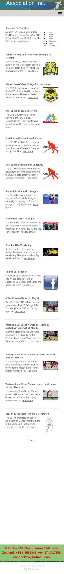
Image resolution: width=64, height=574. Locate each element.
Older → (32, 440)
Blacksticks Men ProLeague (19, 218)
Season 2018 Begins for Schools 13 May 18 (27, 414)
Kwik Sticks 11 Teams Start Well (21, 111)
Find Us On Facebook (16, 272)
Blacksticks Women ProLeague (21, 191)
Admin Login (33, 569)
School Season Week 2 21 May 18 (22, 298)
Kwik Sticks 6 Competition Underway (24, 165)
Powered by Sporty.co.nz (32, 566)
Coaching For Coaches (17, 28)
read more (23, 41)
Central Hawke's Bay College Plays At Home (27, 84)
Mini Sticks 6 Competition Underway (24, 138)
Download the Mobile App (18, 245)
